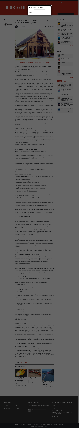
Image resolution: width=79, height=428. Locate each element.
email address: (31, 10)
